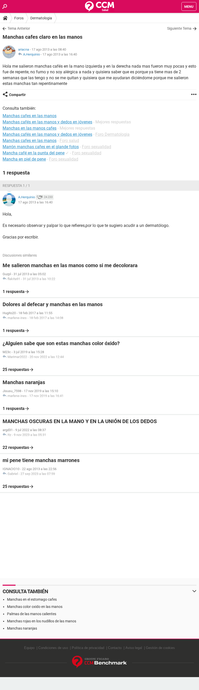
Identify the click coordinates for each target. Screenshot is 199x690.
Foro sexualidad (96, 146)
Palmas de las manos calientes (31, 614)
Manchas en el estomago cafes (32, 599)
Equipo (29, 648)
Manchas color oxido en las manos (34, 607)
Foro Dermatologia (112, 134)
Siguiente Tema (179, 28)
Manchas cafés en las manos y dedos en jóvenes (47, 134)
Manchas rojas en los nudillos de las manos (41, 621)
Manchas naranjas (22, 628)
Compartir (17, 95)
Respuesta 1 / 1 (16, 186)
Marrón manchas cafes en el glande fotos (41, 146)
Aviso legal (133, 648)
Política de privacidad (88, 648)
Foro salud (69, 140)
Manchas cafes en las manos (29, 140)
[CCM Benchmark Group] (99, 662)
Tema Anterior (19, 28)
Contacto (115, 648)
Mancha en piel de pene (24, 159)
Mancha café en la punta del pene (34, 152)
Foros (19, 18)
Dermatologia (41, 18)
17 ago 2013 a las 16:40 (59, 54)
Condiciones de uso (53, 648)
